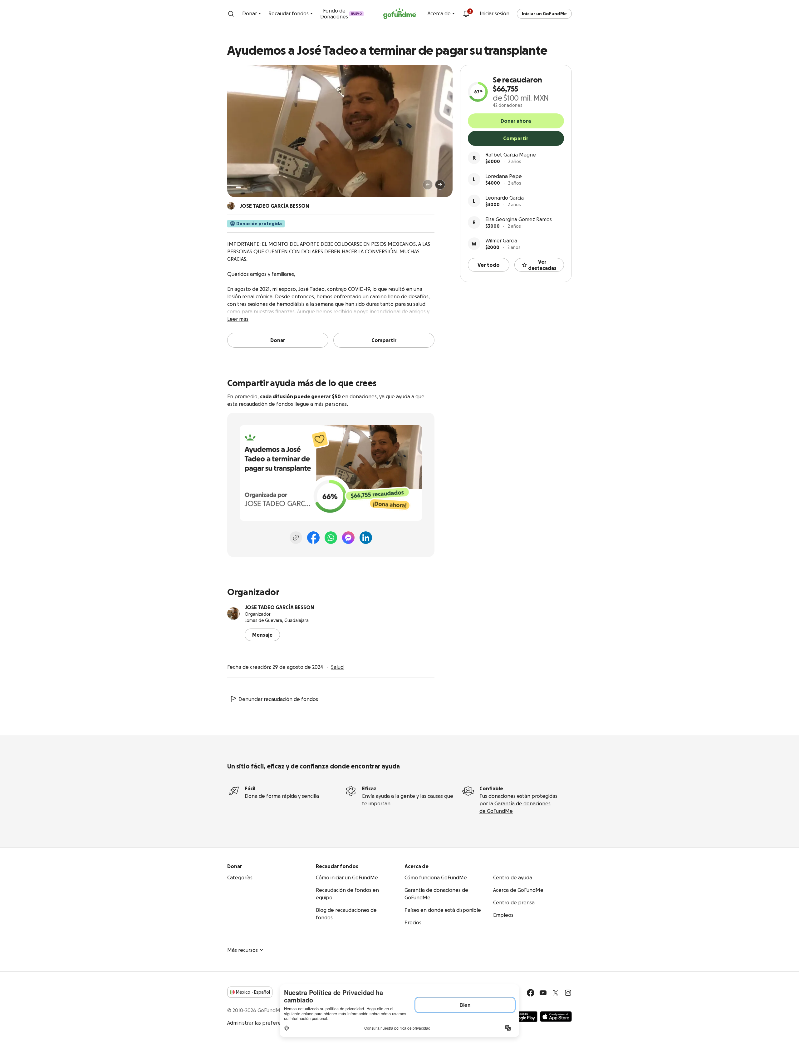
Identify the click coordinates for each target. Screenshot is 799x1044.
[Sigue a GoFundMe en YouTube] (543, 993)
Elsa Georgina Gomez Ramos (518, 219)
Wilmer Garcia (501, 240)
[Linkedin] (366, 537)
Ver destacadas (542, 265)
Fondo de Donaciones (341, 13)
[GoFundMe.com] (399, 13)
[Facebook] (313, 537)
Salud (337, 667)
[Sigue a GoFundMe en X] (555, 993)
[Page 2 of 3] (244, 187)
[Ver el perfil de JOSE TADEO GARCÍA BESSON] (233, 613)
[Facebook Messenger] (348, 537)
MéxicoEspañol (253, 992)
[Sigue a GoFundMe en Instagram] (568, 993)
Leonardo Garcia (504, 198)
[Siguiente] (440, 185)
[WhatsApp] (331, 537)
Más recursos (242, 950)
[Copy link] (296, 537)
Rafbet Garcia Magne (510, 154)
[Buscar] (231, 13)
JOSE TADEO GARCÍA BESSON (279, 607)
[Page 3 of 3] (249, 187)
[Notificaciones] (466, 13)
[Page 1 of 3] (238, 187)
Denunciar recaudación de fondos (278, 699)
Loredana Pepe (503, 176)
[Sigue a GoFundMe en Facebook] (530, 993)
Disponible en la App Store (556, 1016)
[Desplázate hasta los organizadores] (231, 206)
